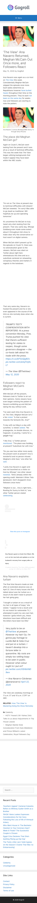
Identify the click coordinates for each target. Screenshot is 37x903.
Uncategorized (9, 866)
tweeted (6, 475)
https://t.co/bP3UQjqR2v (18, 359)
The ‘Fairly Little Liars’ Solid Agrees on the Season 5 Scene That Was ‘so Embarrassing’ (18, 844)
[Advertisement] (18, 182)
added (22, 428)
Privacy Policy (8, 884)
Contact (6, 881)
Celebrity (9, 712)
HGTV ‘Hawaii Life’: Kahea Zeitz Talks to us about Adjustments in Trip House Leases (18, 718)
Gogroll (21, 900)
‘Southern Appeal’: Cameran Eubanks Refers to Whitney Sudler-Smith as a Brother (18, 808)
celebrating (7, 496)
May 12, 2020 (12, 374)
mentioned (7, 443)
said (5, 462)
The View (9, 80)
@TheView (11, 631)
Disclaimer (7, 888)
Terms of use (8, 891)
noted (10, 417)
